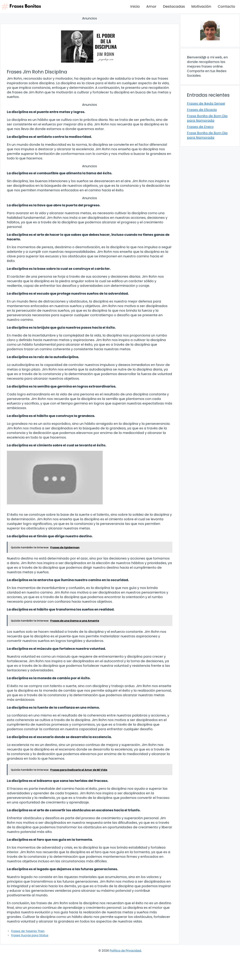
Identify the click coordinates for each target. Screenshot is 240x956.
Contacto (226, 6)
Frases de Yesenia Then (28, 931)
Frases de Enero (200, 126)
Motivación (201, 6)
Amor (151, 6)
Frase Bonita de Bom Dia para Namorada (207, 118)
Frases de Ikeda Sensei (206, 103)
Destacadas (174, 6)
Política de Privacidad (125, 950)
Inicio (135, 6)
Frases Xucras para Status (29, 935)
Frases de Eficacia (202, 109)
